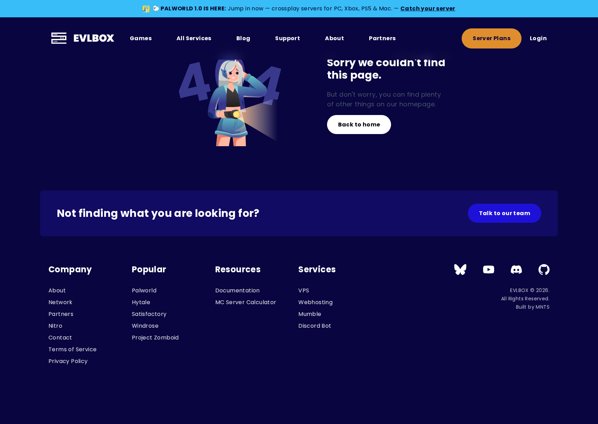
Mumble (309, 314)
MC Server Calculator (246, 302)
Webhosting (315, 302)
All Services (193, 38)
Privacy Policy (68, 361)
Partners (382, 38)
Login (538, 38)
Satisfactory (149, 314)
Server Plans (491, 38)
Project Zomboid (155, 338)
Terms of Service (72, 349)
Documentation (237, 290)
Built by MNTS (533, 306)
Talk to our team (504, 213)
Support (287, 38)
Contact (60, 338)
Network (60, 302)
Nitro (55, 326)
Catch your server (427, 8)
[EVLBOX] (83, 38)
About (334, 38)
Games (141, 38)
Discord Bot (314, 326)
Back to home (359, 125)
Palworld (144, 290)
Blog (243, 38)
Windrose (145, 326)
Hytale (141, 302)
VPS (303, 290)
